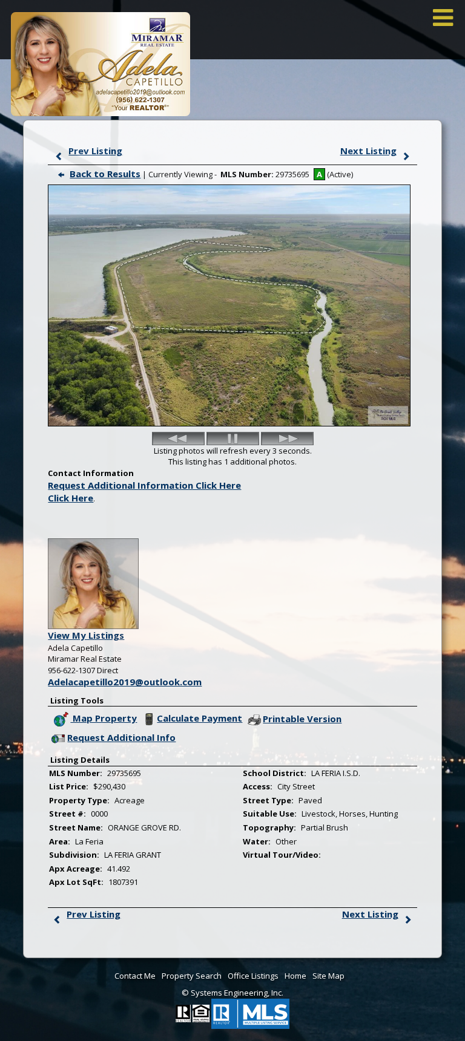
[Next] (287, 438)
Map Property (103, 718)
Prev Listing (95, 151)
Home (295, 975)
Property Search (192, 975)
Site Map (328, 975)
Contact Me (135, 975)
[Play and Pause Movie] (232, 438)
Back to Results (105, 174)
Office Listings (253, 975)
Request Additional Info (121, 737)
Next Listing (368, 151)
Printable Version (302, 719)
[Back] (178, 438)
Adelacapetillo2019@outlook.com (125, 682)
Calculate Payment (199, 718)
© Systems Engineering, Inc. (232, 992)
